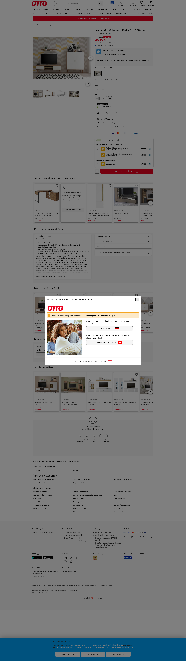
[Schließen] (137, 299)
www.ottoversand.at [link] (91, 361)
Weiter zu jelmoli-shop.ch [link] (107, 343)
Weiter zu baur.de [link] (107, 328)
